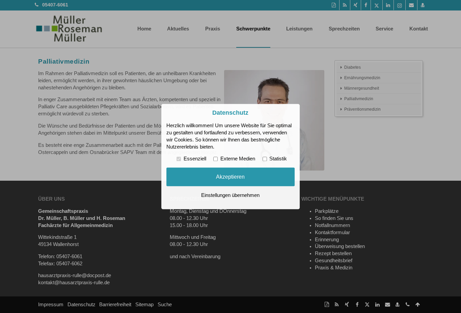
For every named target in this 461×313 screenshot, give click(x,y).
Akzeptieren (230, 177)
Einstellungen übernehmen (230, 195)
